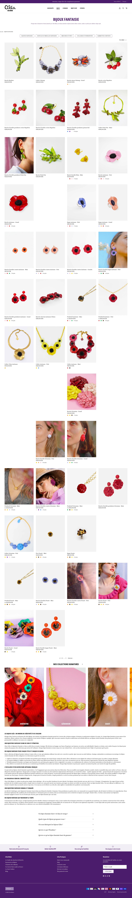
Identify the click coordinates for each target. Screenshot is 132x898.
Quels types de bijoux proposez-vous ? (51, 819)
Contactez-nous (61, 864)
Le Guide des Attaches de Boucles (14, 860)
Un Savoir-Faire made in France (14, 867)
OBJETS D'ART (74, 8)
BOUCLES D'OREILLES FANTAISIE (47, 35)
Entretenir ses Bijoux (11, 862)
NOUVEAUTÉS (50, 8)
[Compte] (119, 8)
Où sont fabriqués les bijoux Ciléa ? (50, 824)
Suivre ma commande (63, 860)
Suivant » (70, 658)
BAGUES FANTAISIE (27, 35)
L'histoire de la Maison (11, 864)
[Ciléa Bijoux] (10, 8)
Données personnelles (122, 892)
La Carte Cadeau (9, 869)
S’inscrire (108, 871)
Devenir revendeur (62, 869)
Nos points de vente (62, 871)
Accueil (1, 31)
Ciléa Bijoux (11, 892)
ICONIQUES (65, 8)
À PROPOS (82, 8)
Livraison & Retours (62, 867)
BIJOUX (58, 8)
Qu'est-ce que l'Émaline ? (47, 830)
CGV (105, 892)
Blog (6, 871)
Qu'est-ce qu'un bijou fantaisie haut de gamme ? (55, 835)
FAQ (58, 862)
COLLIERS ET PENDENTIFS (85, 35)
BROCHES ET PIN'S (66, 35)
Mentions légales (111, 892)
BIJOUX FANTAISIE (8, 31)
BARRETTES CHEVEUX (104, 35)
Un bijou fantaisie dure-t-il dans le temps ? (53, 814)
